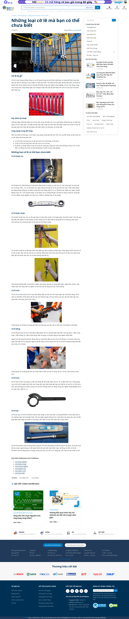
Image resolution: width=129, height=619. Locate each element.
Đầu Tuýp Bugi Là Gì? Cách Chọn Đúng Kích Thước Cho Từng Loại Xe (105, 104)
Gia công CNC (59, 11)
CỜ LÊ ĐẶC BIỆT (20, 473)
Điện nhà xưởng (77, 11)
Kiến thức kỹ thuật (22, 15)
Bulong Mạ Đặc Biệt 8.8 (18, 550)
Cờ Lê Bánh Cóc (24, 478)
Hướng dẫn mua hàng (45, 593)
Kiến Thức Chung (28, 513)
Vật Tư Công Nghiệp (109, 116)
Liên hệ (13, 603)
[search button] (97, 7)
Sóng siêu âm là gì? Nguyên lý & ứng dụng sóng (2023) (26, 516)
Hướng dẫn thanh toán (45, 597)
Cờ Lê (88, 120)
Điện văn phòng (86, 11)
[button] (79, 506)
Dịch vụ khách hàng (44, 600)
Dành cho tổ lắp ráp (68, 11)
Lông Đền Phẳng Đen (72, 550)
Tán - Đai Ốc (15, 555)
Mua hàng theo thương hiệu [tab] (75, 545)
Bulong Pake (15, 553)
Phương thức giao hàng (46, 603)
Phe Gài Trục (51, 553)
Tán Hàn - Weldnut (35, 555)
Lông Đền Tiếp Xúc (89, 553)
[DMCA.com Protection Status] (113, 605)
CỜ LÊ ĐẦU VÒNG (20, 464)
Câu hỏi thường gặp (44, 590)
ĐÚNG (47, 532)
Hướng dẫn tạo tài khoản (46, 606)
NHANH (21, 532)
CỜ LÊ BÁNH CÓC (20, 469)
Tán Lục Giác (69, 555)
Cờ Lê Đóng (35, 478)
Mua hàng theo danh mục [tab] (53, 545)
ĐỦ (73, 532)
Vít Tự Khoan (106, 550)
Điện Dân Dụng (91, 37)
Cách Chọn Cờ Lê (92, 132)
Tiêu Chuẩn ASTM (92, 44)
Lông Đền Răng (52, 550)
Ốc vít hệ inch (44, 11)
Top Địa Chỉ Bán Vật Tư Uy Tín (95, 128)
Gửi (116, 590)
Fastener (89, 41)
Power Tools (109, 124)
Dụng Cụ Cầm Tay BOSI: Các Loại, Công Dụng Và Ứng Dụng (106, 84)
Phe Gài (32, 553)
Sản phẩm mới (91, 34)
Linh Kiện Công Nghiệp (93, 116)
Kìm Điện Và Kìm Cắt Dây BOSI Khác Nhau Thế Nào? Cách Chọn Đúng (104, 64)
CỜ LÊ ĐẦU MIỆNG (21, 462)
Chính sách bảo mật (17, 600)
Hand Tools (96, 120)
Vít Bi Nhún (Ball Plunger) (73, 553)
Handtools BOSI (99, 124)
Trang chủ (13, 15)
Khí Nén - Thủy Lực (92, 55)
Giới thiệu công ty (16, 590)
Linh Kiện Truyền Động (94, 51)
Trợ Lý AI (89, 124)
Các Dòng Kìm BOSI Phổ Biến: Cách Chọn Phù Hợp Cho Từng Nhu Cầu (105, 75)
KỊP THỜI (101, 532)
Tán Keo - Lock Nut (89, 555)
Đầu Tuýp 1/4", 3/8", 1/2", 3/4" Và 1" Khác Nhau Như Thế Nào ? (105, 94)
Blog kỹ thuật (15, 593)
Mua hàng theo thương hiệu (33, 11)
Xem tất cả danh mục (64, 559)
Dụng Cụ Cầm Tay (107, 120)
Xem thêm (17, 522)
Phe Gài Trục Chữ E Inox (55, 555)
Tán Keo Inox (88, 550)
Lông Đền (32, 550)
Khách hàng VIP (16, 597)
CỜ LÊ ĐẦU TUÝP (20, 471)
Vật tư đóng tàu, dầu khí (96, 11)
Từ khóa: (14, 478)
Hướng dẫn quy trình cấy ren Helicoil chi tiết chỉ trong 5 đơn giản (63, 515)
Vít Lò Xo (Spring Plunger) (109, 555)
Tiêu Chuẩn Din (91, 30)
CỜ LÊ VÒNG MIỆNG (21, 466)
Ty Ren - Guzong (107, 553)
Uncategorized (76, 30)
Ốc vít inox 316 (52, 11)
